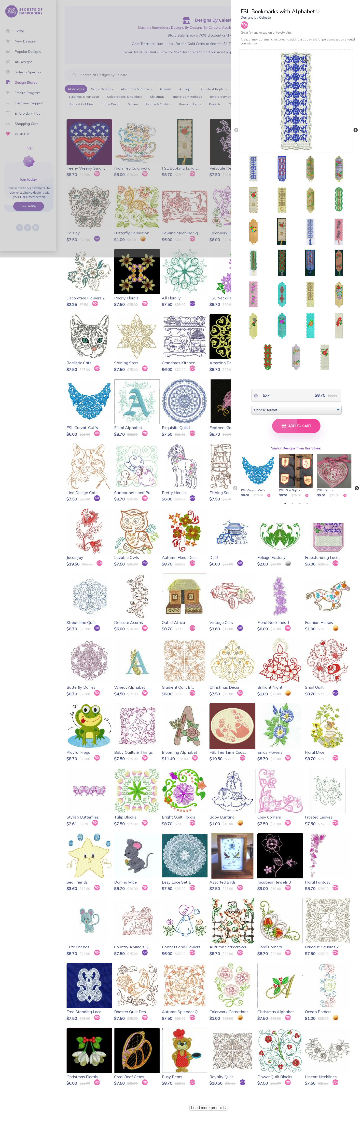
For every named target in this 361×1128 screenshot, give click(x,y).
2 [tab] (292, 503)
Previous (236, 130)
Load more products (208, 1108)
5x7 (266, 395)
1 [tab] (285, 503)
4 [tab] (307, 503)
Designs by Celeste (256, 17)
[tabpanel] (259, 476)
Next (355, 130)
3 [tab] (299, 503)
